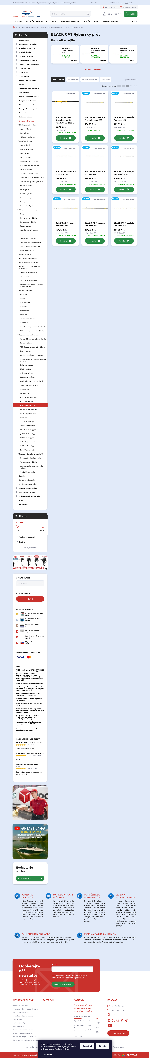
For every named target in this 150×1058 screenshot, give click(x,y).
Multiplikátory (25, 302)
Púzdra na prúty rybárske (28, 462)
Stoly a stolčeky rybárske (28, 280)
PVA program (24, 190)
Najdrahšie (73, 79)
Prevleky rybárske (26, 185)
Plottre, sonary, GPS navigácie (29, 97)
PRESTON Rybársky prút (28, 430)
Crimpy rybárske (25, 145)
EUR (130, 3)
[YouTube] (109, 1025)
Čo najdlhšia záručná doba (82, 1025)
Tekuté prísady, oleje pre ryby (30, 246)
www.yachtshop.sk (32, 1047)
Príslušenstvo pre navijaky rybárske (32, 331)
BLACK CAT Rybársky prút (29, 405)
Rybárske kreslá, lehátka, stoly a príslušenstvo (30, 267)
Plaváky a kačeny (25, 254)
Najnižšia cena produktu (82, 1016)
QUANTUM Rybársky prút (28, 434)
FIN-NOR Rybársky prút (28, 413)
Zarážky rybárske (25, 202)
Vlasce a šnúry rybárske (28, 198)
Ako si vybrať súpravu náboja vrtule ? (29, 683)
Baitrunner (23, 294)
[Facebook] (109, 1020)
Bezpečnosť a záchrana (27, 48)
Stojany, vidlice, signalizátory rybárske (33, 339)
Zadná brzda (24, 323)
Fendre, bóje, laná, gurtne (28, 60)
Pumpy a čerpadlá (25, 113)
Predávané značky (19, 1023)
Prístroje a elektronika (27, 105)
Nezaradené (23, 504)
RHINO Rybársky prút (27, 438)
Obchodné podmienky (20, 3)
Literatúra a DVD (25, 68)
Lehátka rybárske (25, 276)
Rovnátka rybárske (26, 194)
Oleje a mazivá (24, 93)
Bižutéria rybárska (25, 141)
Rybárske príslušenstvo (27, 121)
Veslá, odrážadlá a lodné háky (29, 496)
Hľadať (88, 14)
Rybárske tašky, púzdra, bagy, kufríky (31, 454)
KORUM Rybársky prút (27, 421)
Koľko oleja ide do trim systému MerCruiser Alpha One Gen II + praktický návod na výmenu (27, 717)
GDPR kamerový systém (68, 3)
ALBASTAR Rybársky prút (28, 397)
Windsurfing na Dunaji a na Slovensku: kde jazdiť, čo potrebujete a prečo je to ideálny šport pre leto (30, 688)
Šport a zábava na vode (27, 492)
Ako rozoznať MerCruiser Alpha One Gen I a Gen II (29, 699)
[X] (113, 1020)
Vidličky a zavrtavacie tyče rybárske (32, 347)
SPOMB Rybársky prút (27, 442)
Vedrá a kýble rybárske (27, 472)
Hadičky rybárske (25, 157)
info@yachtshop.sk (118, 1006)
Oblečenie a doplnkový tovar (29, 88)
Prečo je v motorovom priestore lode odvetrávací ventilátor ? (29, 729)
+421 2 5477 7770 (118, 1010)
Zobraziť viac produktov (94, 69)
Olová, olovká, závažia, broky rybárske (32, 177)
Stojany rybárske (26, 343)
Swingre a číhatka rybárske (29, 385)
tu (67, 1049)
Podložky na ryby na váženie (29, 262)
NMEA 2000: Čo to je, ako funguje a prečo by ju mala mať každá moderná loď (29, 723)
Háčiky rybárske (25, 153)
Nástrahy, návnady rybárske (29, 230)
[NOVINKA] (95, 103)
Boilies (22, 214)
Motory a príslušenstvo (27, 80)
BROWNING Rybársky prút (29, 409)
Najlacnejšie (58, 79)
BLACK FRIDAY (24, 40)
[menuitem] (18, 21)
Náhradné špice (25, 393)
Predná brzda (24, 310)
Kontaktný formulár (118, 1033)
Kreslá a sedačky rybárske (28, 272)
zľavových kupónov (77, 978)
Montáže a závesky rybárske (29, 165)
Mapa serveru (17, 1019)
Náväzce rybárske (26, 169)
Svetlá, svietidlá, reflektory (28, 488)
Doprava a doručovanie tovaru (23, 1030)
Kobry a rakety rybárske (28, 222)
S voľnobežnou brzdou (27, 319)
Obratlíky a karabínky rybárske (30, 173)
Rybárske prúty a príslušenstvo (29, 335)
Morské (22, 298)
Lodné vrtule (23, 72)
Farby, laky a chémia (26, 56)
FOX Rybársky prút (26, 417)
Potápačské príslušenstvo (28, 101)
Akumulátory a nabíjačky (28, 44)
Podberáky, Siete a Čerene (28, 258)
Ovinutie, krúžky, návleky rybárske (31, 182)
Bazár (21, 500)
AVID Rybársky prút (26, 401)
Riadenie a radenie (25, 117)
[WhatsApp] (126, 1020)
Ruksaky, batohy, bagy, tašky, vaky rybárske (31, 467)
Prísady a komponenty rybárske (30, 242)
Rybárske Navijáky (25, 290)
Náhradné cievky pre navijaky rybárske (33, 327)
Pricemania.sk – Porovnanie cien (113, 1047)
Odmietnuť (87, 1046)
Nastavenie (47, 1054)
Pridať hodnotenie (24, 878)
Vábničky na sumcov (27, 250)
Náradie (21, 84)
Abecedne (106, 79)
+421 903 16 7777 (118, 1014)
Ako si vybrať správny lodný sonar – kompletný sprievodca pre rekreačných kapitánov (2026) (30, 710)
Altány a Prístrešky (26, 129)
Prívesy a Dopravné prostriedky (30, 109)
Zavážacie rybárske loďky (27, 484)
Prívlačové (23, 315)
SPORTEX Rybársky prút (28, 446)
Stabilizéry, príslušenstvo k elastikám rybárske (33, 360)
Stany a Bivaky (25, 133)
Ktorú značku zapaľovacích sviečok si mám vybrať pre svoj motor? (29, 694)
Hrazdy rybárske (25, 351)
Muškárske (23, 306)
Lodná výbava (24, 76)
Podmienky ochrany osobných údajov (44, 3)
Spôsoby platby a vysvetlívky (22, 1033)
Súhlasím (102, 1046)
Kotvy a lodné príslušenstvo (29, 64)
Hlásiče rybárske (26, 369)
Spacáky (22, 476)
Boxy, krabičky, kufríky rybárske (30, 458)
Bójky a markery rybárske (28, 218)
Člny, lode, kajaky (25, 52)
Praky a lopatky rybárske (28, 238)
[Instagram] (117, 1020)
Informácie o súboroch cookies (23, 1016)
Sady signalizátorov (27, 373)
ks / (30, 599)
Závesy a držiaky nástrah (28, 206)
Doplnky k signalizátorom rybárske (32, 381)
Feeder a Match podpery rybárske (31, 355)
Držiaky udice (24, 389)
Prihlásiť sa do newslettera (63, 984)
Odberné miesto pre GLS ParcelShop (25, 1037)
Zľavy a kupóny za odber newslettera (25, 1040)
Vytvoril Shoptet (115, 1055)
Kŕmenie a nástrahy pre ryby (28, 210)
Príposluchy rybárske (27, 377)
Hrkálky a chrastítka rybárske (29, 161)
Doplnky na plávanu (26, 149)
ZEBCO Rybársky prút (27, 450)
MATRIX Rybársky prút (27, 426)
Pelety (22, 234)
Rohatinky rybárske (26, 365)
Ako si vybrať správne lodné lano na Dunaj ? (29, 704)
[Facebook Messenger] (122, 1020)
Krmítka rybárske (25, 226)
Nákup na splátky (18, 1026)
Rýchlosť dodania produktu (83, 1030)
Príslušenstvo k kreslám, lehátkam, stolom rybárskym (31, 285)
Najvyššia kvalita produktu (82, 1021)
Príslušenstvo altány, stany (29, 137)
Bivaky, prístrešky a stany (27, 125)
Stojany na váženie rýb (27, 480)
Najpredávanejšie (89, 79)
